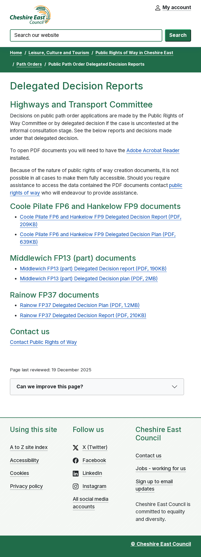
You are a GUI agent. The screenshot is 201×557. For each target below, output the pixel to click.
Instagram (94, 486)
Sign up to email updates (154, 485)
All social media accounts (90, 503)
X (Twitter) (95, 447)
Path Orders (29, 64)
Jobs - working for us (161, 468)
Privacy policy (26, 486)
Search (178, 35)
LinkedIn (92, 473)
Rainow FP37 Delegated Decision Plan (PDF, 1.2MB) (80, 305)
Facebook (94, 460)
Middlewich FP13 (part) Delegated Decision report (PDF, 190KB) (93, 269)
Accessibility (24, 460)
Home (16, 52)
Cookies (19, 473)
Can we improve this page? (49, 387)
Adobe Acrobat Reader (153, 150)
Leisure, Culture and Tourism (59, 52)
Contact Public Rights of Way (43, 342)
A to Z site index (29, 447)
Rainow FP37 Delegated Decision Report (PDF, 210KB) (83, 315)
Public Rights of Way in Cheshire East (134, 52)
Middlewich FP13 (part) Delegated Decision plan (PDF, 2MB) (89, 279)
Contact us (148, 456)
